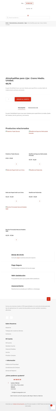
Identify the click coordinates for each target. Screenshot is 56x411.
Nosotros (8, 327)
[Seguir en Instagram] (11, 317)
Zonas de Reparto (11, 370)
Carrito (8, 352)
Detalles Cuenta (10, 346)
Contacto (8, 334)
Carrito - (29, 8)
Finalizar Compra (11, 355)
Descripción (21, 107)
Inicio (7, 23)
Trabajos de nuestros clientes (14, 330)
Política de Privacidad (12, 364)
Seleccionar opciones (16, 164)
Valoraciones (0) (33, 107)
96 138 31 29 (29, 3)
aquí (18, 257)
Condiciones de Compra (13, 367)
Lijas (25, 23)
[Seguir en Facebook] (7, 317)
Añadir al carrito (23, 99)
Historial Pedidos (11, 349)
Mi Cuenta (9, 343)
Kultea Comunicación (18, 404)
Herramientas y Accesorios (16, 23)
